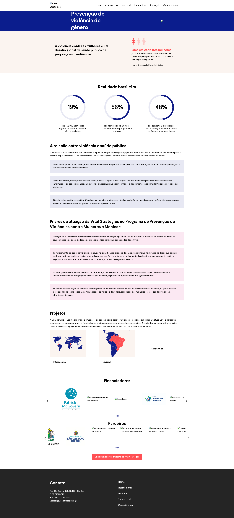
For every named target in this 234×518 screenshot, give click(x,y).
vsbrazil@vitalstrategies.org (63, 501)
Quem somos (170, 5)
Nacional (126, 5)
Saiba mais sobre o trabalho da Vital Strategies (117, 457)
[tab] (116, 416)
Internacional (111, 5)
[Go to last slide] (48, 401)
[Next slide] (186, 401)
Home (98, 5)
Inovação (155, 5)
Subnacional (140, 5)
